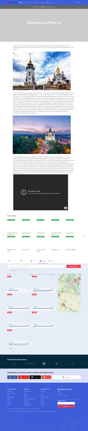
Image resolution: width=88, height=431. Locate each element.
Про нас (59, 391)
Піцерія (25, 397)
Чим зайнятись (11, 389)
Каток (8, 400)
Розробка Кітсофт (35, 408)
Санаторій (43, 404)
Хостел (42, 393)
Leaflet (79, 311)
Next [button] (83, 236)
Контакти (60, 393)
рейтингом (39, 274)
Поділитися (67, 377)
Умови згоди (29, 408)
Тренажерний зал (11, 397)
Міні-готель (43, 391)
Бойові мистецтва (11, 393)
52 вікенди (35, 2)
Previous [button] (4, 235)
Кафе (25, 393)
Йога (8, 404)
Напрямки (47, 2)
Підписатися (66, 406)
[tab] (12, 261)
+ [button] (59, 275)
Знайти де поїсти (73, 266)
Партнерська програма (62, 395)
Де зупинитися (45, 389)
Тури (54, 2)
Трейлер (42, 402)
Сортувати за (32, 274)
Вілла (42, 399)
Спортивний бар (27, 404)
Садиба (42, 395)
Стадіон (9, 399)
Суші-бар (26, 400)
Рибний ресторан (27, 391)
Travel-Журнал (41, 2)
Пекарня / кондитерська (29, 399)
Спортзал (9, 402)
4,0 (13, 288)
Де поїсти (27, 389)
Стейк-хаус (26, 402)
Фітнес (8, 395)
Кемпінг (42, 400)
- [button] (59, 277)
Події (51, 2)
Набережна (9, 391)
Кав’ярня (26, 395)
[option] (44, 23)
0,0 (13, 306)
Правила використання (21, 408)
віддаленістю (53, 274)
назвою (45, 274)
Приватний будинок (45, 397)
